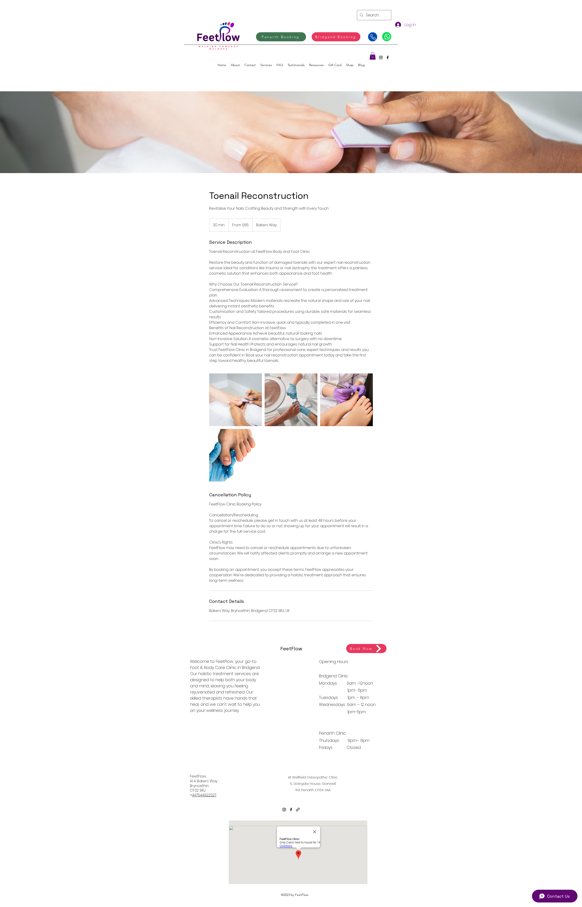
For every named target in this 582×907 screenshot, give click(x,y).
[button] (372, 56)
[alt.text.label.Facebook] (387, 57)
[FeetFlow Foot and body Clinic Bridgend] (235, 399)
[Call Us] (372, 36)
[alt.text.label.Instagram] (381, 57)
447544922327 (204, 795)
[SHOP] (386, 36)
